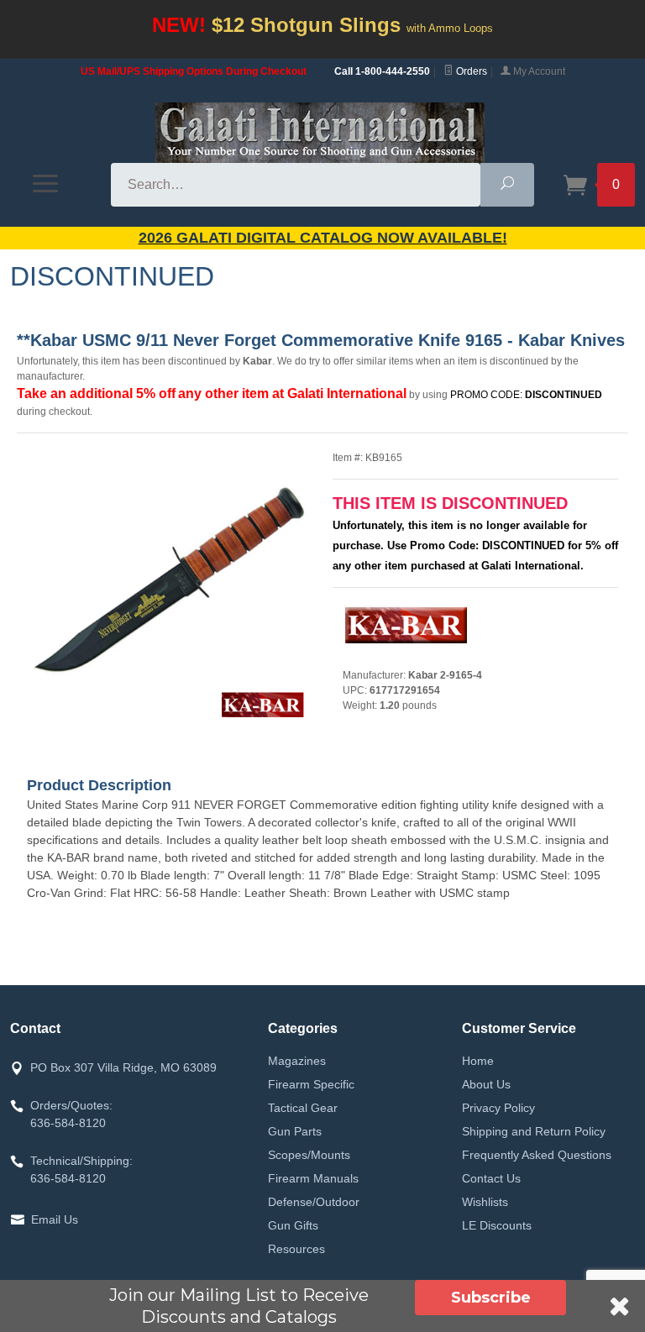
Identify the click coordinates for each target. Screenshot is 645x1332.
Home (478, 1060)
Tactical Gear (303, 1107)
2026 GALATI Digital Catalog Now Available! (323, 237)
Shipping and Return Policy (534, 1131)
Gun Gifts (293, 1225)
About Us (486, 1084)
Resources (296, 1249)
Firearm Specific (311, 1084)
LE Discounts (497, 1225)
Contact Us (491, 1178)
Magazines (297, 1060)
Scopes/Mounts (309, 1155)
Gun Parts (295, 1131)
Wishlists (485, 1202)
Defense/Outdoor (313, 1202)
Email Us (54, 1219)
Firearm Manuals (313, 1178)
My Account (538, 71)
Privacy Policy (498, 1107)
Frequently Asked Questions (536, 1155)
